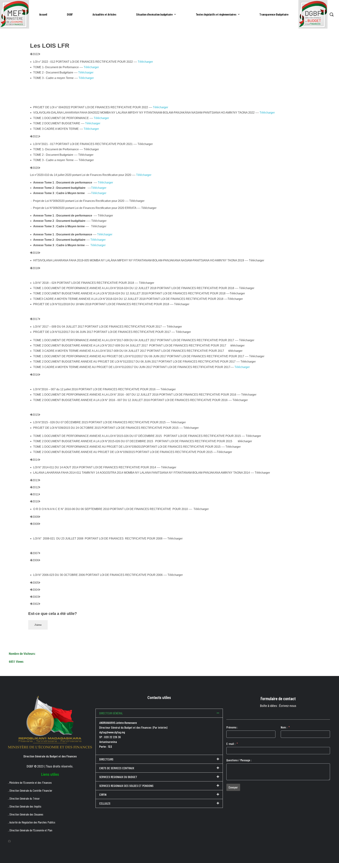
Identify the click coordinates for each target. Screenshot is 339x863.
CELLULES (104, 803)
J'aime (37, 625)
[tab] (169, 54)
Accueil (43, 14)
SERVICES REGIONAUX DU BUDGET (118, 777)
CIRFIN (102, 794)
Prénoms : (232, 727)
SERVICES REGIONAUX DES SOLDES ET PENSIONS (126, 786)
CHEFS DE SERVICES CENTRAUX (116, 768)
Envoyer (233, 787)
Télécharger (145, 61)
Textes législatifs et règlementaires (216, 14)
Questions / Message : (239, 760)
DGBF (70, 14)
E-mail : (230, 744)
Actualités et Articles (104, 14)
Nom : (284, 727)
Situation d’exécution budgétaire (154, 14)
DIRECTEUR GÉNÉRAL (111, 713)
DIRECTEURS (106, 759)
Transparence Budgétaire (273, 14)
